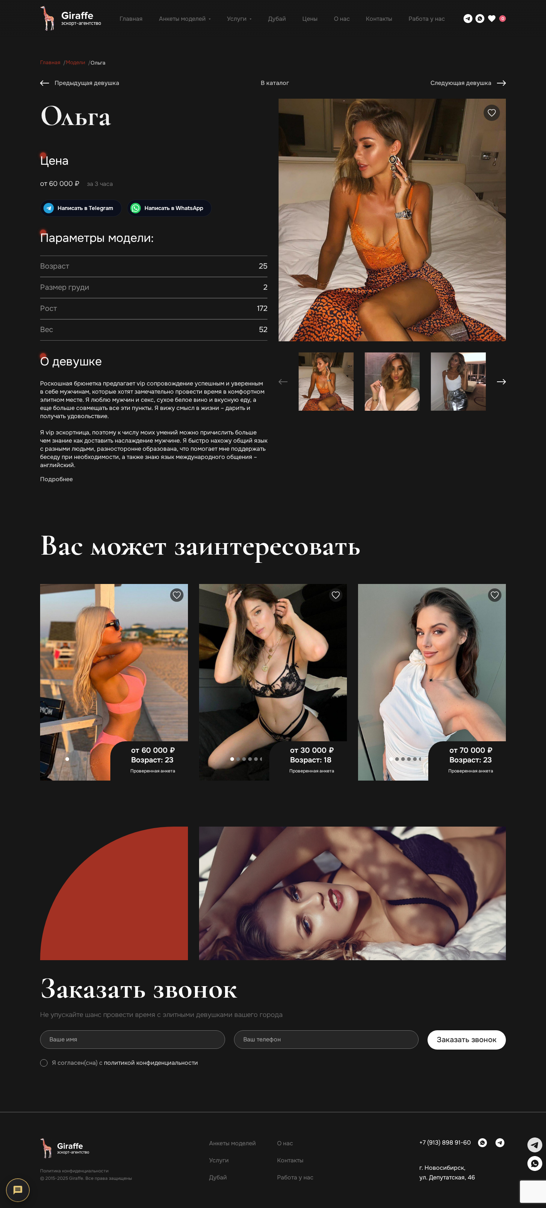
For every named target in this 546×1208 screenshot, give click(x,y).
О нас (342, 19)
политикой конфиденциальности (151, 1063)
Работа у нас (427, 19)
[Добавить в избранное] (492, 113)
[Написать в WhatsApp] (479, 18)
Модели (75, 62)
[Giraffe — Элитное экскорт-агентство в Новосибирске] (70, 18)
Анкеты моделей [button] (182, 19)
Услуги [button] (237, 19)
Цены (310, 19)
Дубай (277, 19)
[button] (501, 382)
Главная (131, 19)
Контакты (379, 19)
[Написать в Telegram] (468, 18)
